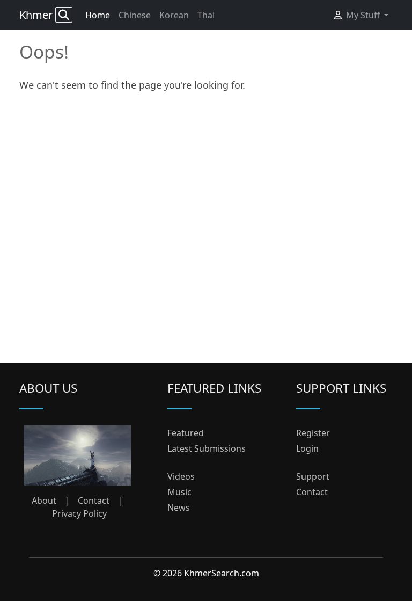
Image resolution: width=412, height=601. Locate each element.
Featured (185, 433)
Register (313, 433)
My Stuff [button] (364, 15)
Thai (206, 15)
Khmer (37, 15)
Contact (93, 500)
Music (179, 492)
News (178, 507)
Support (312, 476)
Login (307, 448)
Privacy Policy (79, 513)
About (44, 500)
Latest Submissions (206, 448)
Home (97, 15)
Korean (174, 15)
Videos (181, 476)
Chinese (135, 15)
